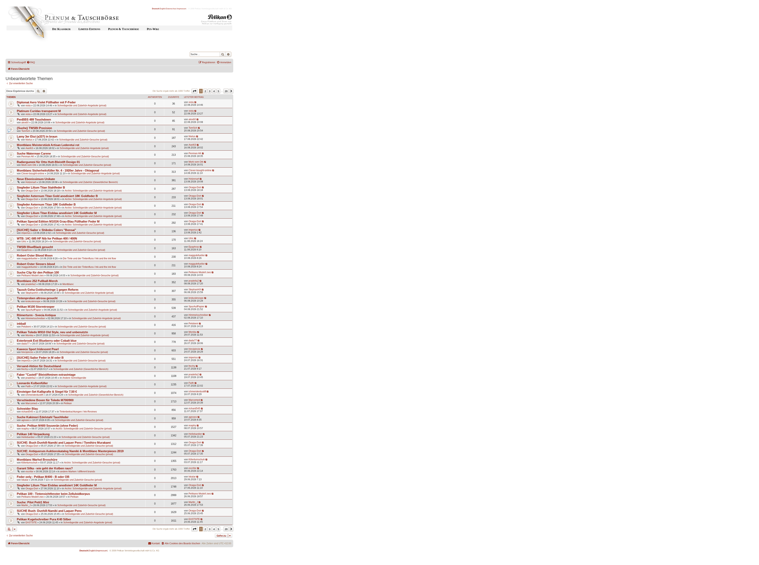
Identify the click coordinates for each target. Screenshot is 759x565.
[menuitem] (31, 62)
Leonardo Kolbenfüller (32, 383)
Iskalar (24, 479)
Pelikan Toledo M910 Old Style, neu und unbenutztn (52, 332)
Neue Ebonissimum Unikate (36, 179)
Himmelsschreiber (35, 318)
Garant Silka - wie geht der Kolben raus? (45, 468)
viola (28, 105)
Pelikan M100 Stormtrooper (36, 306)
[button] (194, 91)
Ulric (23, 241)
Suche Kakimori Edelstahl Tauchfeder (43, 417)
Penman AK (27, 156)
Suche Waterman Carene (34, 153)
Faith (28, 386)
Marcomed (31, 403)
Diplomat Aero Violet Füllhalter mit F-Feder (46, 102)
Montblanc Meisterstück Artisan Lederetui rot (48, 145)
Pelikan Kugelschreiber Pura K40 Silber (44, 519)
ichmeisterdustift (34, 394)
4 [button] (214, 91)
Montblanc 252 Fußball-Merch (37, 281)
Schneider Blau (27, 408)
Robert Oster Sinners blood (36, 264)
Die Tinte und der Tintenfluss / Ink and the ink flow (89, 258)
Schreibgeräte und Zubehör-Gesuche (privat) (81, 131)
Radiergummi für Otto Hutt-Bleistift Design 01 (48, 162)
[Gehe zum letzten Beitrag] (195, 102)
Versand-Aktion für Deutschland (39, 366)
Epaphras (26, 250)
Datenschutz (171, 9)
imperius (26, 233)
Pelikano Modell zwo (32, 275)
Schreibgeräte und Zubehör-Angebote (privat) (81, 105)
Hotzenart (30, 182)
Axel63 (29, 148)
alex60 (25, 122)
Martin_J (26, 505)
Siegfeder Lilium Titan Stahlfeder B (41, 187)
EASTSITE (31, 522)
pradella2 (30, 284)
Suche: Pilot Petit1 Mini (33, 502)
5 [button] (218, 91)
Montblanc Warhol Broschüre (37, 459)
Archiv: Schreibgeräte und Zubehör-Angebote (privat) (93, 190)
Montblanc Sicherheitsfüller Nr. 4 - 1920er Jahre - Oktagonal (58, 170)
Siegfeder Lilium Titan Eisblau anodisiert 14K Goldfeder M (57, 213)
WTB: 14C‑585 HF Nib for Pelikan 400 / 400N (47, 238)
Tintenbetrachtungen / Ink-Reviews (78, 411)
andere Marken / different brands (77, 471)
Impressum (181, 9)
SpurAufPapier (33, 309)
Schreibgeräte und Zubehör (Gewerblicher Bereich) (90, 182)
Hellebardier (28, 437)
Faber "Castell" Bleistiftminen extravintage (46, 374)
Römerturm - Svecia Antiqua (36, 315)
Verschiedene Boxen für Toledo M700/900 (45, 400)
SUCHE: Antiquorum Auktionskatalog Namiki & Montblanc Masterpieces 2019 (70, 451)
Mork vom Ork (28, 165)
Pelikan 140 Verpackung (33, 434)
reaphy (25, 428)
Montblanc (68, 284)
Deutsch (155, 9)
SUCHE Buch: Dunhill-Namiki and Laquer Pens (49, 510)
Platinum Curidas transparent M (39, 111)
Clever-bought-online (32, 173)
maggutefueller (29, 258)
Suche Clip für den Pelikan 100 (38, 272)
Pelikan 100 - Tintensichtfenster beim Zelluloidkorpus (53, 493)
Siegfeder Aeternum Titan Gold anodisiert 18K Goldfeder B (57, 196)
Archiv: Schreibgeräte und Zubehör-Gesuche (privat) (84, 428)
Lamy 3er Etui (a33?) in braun (37, 136)
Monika (29, 335)
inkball (21, 323)
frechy (24, 369)
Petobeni (26, 326)
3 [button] (209, 91)
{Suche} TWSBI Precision (34, 128)
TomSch (25, 131)
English (163, 9)
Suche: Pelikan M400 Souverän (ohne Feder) (47, 425)
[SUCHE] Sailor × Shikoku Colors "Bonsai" (46, 230)
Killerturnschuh (29, 462)
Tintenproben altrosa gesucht (37, 298)
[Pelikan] (216, 20)
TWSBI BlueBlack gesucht (35, 247)
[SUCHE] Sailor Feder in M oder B (40, 357)
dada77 (25, 343)
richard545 (27, 411)
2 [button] (205, 91)
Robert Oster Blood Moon (35, 255)
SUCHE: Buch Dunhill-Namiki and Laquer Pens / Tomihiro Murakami (64, 442)
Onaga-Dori (31, 190)
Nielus (28, 139)
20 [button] (226, 91)
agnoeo (25, 420)
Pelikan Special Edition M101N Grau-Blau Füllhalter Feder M (58, 221)
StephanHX (31, 292)
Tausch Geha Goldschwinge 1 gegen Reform (47, 289)
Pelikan (68, 403)
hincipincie (27, 352)
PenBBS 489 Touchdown (34, 119)
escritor (29, 471)
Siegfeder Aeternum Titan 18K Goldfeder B (46, 204)
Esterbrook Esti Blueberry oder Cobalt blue (46, 340)
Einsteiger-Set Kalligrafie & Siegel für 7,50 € (47, 391)
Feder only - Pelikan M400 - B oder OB (43, 476)
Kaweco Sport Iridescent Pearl (38, 349)
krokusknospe (33, 301)
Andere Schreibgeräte (74, 377)
